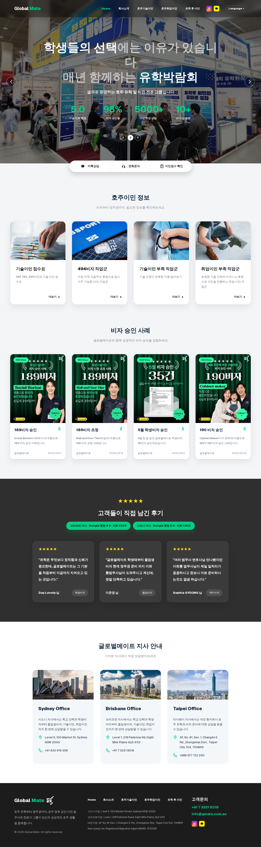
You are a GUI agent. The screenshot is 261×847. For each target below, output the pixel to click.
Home (106, 8)
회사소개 (123, 8)
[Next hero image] (249, 82)
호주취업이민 (169, 8)
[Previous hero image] (11, 82)
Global (27, 8)
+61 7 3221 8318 (123, 750)
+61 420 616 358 (56, 750)
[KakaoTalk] (216, 8)
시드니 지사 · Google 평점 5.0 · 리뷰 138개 (164, 525)
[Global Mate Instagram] (209, 8)
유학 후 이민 (192, 8)
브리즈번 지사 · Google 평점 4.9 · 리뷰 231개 (98, 525)
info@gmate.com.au (209, 814)
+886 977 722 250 (192, 755)
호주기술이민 (145, 8)
